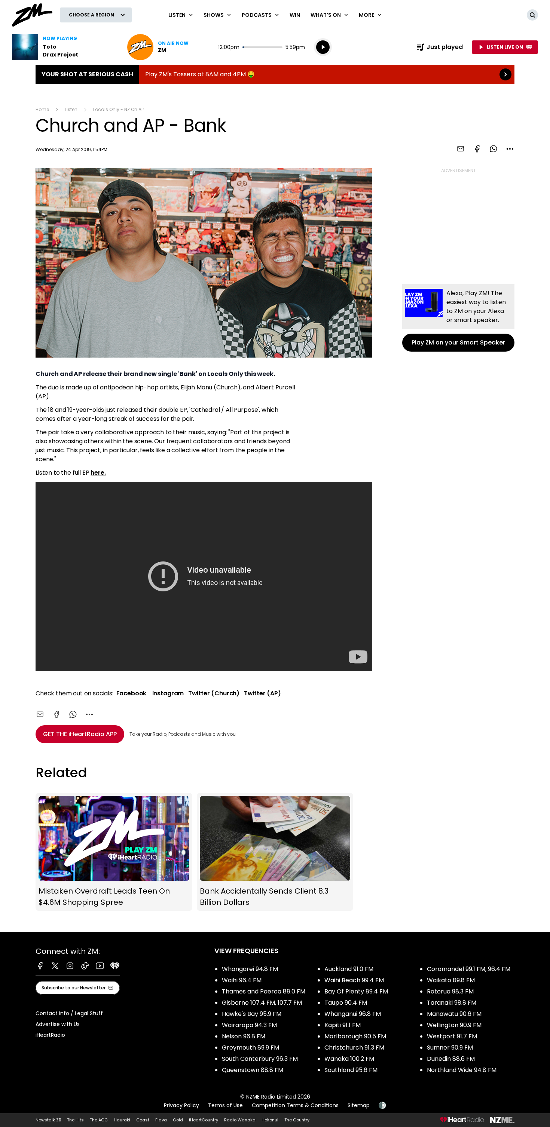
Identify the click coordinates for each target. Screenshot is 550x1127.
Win (295, 15)
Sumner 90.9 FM (450, 1047)
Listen (71, 109)
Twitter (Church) (213, 693)
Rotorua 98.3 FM (450, 991)
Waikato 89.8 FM (451, 980)
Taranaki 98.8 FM (451, 1002)
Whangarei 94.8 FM (250, 969)
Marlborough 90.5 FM (355, 1036)
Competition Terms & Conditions (295, 1105)
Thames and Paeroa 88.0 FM (263, 991)
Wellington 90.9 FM (454, 1025)
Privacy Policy (181, 1105)
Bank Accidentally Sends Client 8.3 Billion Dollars (275, 852)
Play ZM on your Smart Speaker (458, 318)
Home (42, 109)
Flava (161, 1120)
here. (98, 472)
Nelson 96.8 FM (243, 1036)
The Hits (75, 1120)
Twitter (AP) (262, 693)
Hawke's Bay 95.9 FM (251, 1014)
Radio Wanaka (240, 1120)
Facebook (131, 693)
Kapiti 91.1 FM (342, 1025)
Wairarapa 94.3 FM (249, 1025)
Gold (178, 1120)
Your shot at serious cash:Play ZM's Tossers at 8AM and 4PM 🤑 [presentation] (275, 74)
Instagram (168, 693)
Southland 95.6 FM (351, 1070)
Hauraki (122, 1120)
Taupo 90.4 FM (345, 1002)
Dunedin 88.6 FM (451, 1058)
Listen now (158, 47)
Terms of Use (225, 1105)
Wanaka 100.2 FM (349, 1058)
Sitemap (359, 1105)
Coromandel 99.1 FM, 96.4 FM (468, 969)
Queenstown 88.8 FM (252, 1070)
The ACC (99, 1120)
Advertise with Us (58, 1024)
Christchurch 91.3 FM (354, 1047)
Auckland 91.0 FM (348, 969)
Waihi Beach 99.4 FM (354, 980)
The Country (296, 1120)
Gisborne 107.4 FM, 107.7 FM (262, 1002)
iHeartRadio (50, 1035)
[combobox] (509, 148)
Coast (142, 1120)
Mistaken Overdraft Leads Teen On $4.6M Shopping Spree (114, 852)
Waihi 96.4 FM (242, 980)
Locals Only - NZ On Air (118, 109)
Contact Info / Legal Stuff (69, 1013)
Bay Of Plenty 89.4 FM (356, 991)
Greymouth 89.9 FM (250, 1047)
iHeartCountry (203, 1120)
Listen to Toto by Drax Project (60, 47)
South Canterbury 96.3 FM (260, 1058)
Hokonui (270, 1120)
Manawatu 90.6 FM (454, 1014)
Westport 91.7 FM (452, 1036)
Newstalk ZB (48, 1120)
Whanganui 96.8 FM (352, 1014)
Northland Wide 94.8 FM (461, 1070)
